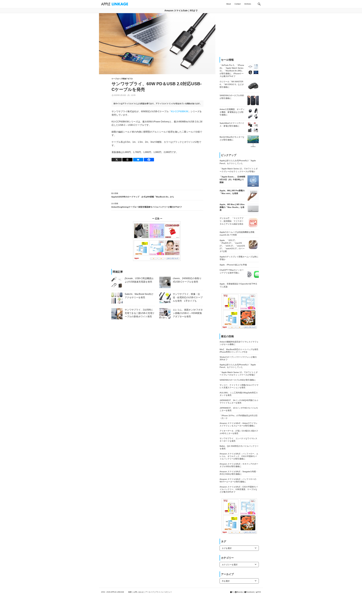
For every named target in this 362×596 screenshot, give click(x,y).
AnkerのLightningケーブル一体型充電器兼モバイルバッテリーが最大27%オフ (146, 205)
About (228, 4)
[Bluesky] (138, 159)
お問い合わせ (138, 592)
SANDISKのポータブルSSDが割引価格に (238, 380)
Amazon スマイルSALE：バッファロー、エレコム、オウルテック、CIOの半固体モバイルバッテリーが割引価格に (239, 456)
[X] (117, 159)
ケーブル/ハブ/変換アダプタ (122, 79)
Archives (247, 4)
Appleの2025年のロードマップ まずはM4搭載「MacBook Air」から (142, 195)
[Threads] (127, 159)
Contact (238, 4)
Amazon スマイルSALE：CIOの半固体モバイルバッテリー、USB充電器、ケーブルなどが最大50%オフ (239, 489)
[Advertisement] (157, 176)
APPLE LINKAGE (117, 592)
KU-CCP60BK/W (179, 111)
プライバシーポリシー (163, 592)
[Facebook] (149, 159)
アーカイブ (149, 592)
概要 (130, 592)
